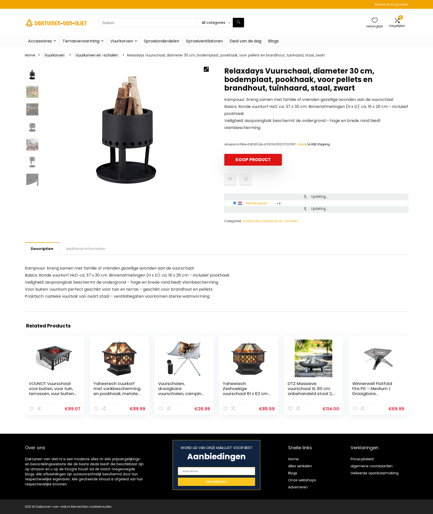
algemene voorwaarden (372, 466)
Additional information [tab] (85, 248)
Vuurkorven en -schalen (97, 55)
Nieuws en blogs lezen (391, 4)
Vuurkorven (121, 41)
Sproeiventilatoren (204, 41)
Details (301, 144)
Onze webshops (302, 480)
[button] (206, 69)
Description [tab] (42, 248)
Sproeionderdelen (161, 41)
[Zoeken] (238, 22)
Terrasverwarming (81, 41)
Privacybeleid (362, 459)
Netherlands (256, 203)
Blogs (273, 41)
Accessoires (40, 41)
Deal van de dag (245, 41)
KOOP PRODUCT (253, 160)
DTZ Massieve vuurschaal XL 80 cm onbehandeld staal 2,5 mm (311, 391)
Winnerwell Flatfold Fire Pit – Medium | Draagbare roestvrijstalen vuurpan (372, 393)
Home (30, 55)
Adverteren (298, 487)
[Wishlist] (375, 21)
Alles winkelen (300, 466)
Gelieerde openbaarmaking (374, 473)
